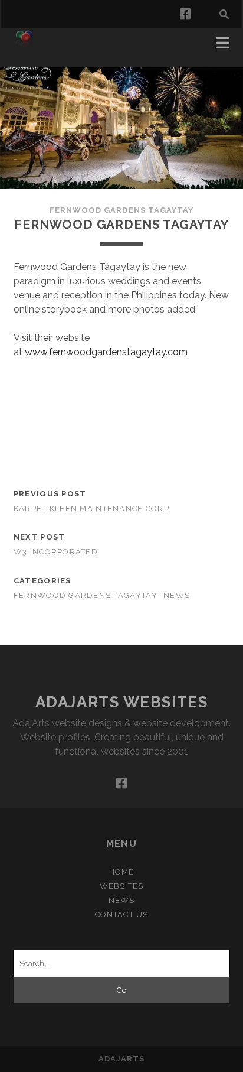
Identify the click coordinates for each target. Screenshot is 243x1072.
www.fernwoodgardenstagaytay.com (106, 352)
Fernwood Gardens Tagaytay (121, 210)
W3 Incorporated (56, 551)
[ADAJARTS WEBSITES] (24, 46)
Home (121, 872)
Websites (121, 886)
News (176, 595)
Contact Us (121, 914)
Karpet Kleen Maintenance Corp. (92, 508)
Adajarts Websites (121, 702)
